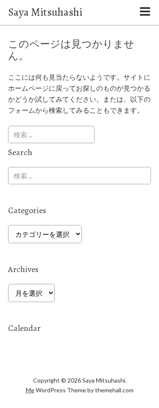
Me (30, 390)
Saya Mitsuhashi (45, 12)
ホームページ (28, 88)
